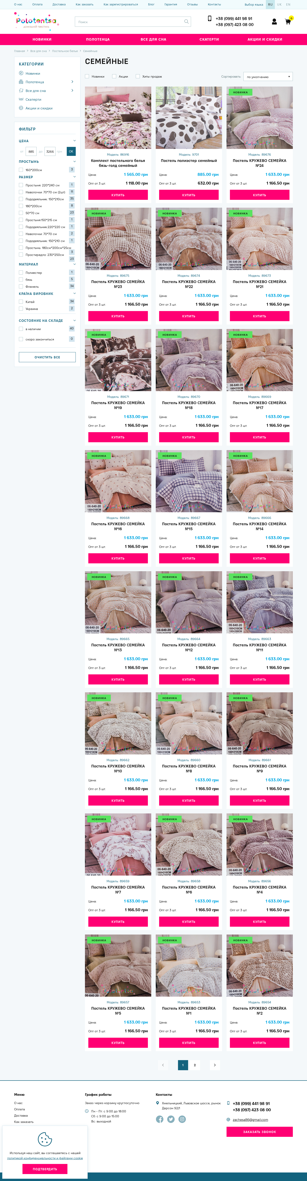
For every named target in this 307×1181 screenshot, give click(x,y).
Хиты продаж (152, 76)
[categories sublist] (72, 81)
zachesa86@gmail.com (250, 1120)
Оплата (37, 4)
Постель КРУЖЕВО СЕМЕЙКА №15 (189, 526)
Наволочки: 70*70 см (49, 234)
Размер (26, 177)
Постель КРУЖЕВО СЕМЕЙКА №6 (189, 889)
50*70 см (50, 213)
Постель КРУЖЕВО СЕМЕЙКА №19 (118, 405)
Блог (151, 4)
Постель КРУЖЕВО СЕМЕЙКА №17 (259, 405)
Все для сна (153, 39)
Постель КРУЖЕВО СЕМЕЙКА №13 (118, 647)
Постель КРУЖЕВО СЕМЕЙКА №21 (259, 284)
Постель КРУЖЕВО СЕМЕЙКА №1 (189, 1010)
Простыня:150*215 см (49, 220)
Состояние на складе (41, 320)
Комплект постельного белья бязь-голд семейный (118, 163)
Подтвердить (45, 1169)
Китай (50, 302)
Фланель (50, 286)
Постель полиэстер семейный (189, 161)
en (288, 4)
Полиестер (49, 272)
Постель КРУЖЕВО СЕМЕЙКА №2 (259, 1010)
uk (279, 4)
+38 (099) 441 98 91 (234, 18)
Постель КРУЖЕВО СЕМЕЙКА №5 (118, 1010)
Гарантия (171, 4)
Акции (123, 76)
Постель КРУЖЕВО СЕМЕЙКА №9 (259, 768)
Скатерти (209, 39)
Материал (28, 264)
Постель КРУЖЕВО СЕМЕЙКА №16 (118, 526)
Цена (24, 141)
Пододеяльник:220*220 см (49, 227)
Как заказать (84, 4)
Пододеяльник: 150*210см (50, 199)
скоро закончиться (49, 339)
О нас (18, 4)
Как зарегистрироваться (121, 4)
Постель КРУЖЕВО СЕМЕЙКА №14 (259, 526)
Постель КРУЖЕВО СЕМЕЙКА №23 (118, 284)
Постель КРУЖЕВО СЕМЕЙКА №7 (118, 889)
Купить (118, 195)
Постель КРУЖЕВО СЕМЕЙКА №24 (259, 163)
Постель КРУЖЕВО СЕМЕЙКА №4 (259, 889)
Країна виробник (36, 294)
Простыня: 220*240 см (49, 185)
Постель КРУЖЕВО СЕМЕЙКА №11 (259, 647)
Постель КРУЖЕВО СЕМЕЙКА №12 (189, 647)
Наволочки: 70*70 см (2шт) (49, 192)
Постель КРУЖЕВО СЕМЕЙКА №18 (189, 405)
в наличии (50, 329)
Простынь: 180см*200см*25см (49, 248)
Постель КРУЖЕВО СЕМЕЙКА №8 (189, 768)
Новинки (42, 39)
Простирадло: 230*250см (50, 255)
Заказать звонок (259, 1132)
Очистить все (47, 357)
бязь (49, 279)
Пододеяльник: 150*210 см (49, 241)
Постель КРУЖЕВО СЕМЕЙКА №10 (118, 768)
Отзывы (192, 4)
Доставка (59, 4)
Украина (49, 309)
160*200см (49, 170)
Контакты (214, 4)
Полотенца (98, 39)
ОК (71, 151)
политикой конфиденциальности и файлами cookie (45, 1158)
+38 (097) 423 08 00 (235, 24)
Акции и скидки (265, 39)
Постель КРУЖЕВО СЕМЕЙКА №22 (189, 284)
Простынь (29, 161)
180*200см (49, 206)
